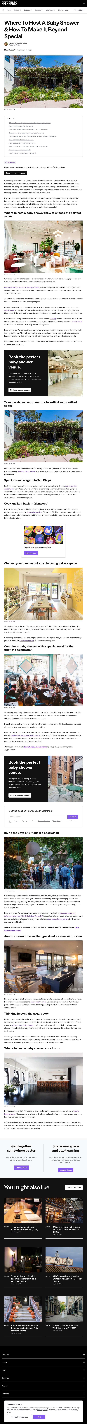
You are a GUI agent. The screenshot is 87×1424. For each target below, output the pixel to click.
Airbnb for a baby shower (23, 1025)
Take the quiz (31, 553)
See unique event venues (15, 173)
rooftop (53, 318)
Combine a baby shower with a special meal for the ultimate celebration (32, 136)
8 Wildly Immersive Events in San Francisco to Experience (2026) (66, 1229)
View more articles (74, 1187)
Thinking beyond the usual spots (19, 150)
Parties (27, 10)
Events (16, 10)
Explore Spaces (21, 1168)
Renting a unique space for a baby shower (21, 287)
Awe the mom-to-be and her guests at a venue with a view (28, 147)
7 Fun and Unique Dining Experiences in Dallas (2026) (24, 1228)
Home (9, 10)
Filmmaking (78, 10)
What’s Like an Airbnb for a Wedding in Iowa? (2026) (66, 1327)
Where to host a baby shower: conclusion (22, 153)
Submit (73, 817)
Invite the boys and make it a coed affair (22, 143)
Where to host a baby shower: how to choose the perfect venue (30, 123)
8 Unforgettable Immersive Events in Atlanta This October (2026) (67, 1279)
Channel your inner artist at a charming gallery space (26, 133)
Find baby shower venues (19, 390)
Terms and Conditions (44, 821)
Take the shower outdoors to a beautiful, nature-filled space (28, 130)
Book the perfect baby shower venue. (21, 126)
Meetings (49, 10)
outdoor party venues (27, 471)
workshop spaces (27, 640)
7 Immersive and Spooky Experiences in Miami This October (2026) (23, 1279)
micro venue (77, 321)
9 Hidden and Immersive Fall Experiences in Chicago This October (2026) (24, 1328)
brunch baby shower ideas (35, 747)
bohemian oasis (34, 512)
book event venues (38, 1002)
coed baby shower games (57, 919)
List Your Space (66, 1170)
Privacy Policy (56, 821)
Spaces (38, 10)
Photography (63, 10)
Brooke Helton (22, 43)
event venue (9, 310)
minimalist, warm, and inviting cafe (25, 735)
